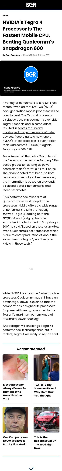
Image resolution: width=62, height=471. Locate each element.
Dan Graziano (13, 55)
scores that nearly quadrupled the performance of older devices (29, 132)
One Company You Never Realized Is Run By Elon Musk (15, 441)
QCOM (34, 145)
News (5, 15)
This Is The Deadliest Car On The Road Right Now (45, 443)
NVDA (48, 107)
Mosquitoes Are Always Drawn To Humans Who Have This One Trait (14, 392)
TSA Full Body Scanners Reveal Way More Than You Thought (45, 390)
